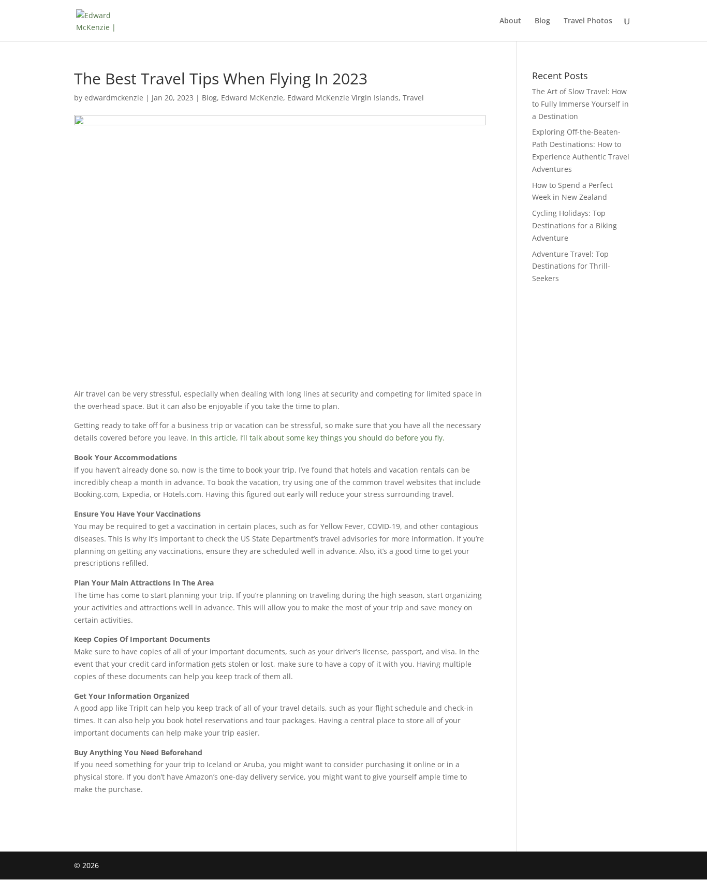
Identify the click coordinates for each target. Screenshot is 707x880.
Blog (542, 21)
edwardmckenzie (113, 97)
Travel (413, 97)
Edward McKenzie (252, 97)
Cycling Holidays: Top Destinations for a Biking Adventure (574, 225)
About (510, 21)
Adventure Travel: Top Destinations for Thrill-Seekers (571, 266)
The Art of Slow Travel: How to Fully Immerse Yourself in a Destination (580, 103)
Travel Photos (588, 21)
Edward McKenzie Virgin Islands (343, 97)
